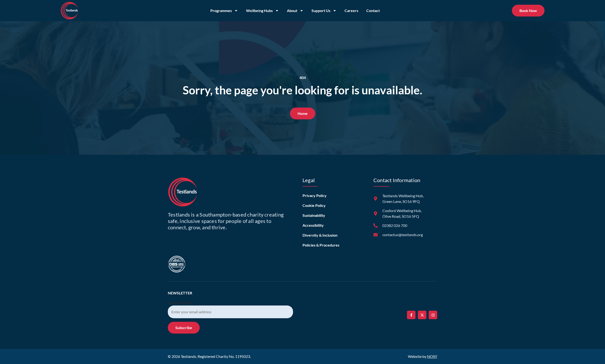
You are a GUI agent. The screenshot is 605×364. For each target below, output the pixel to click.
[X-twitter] (422, 315)
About (292, 10)
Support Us (320, 10)
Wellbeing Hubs (259, 10)
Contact (373, 10)
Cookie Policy (314, 205)
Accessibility (313, 225)
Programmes (221, 10)
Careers (351, 10)
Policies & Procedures (320, 245)
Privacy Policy (314, 195)
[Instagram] (433, 315)
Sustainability (313, 215)
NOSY (432, 356)
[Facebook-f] (411, 315)
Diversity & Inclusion (319, 235)
